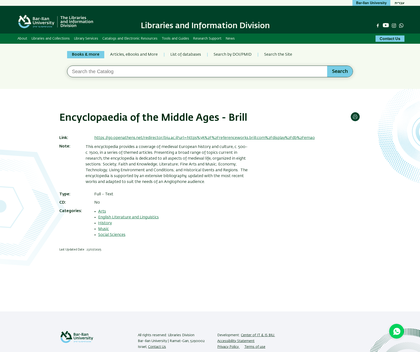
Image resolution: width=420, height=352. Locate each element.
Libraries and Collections (50, 38)
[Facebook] (378, 25)
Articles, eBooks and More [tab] (134, 55)
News (230, 38)
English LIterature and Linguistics (128, 217)
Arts (102, 212)
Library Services (86, 38)
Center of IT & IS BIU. (258, 335)
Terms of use (254, 347)
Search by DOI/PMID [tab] (233, 55)
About (22, 38)
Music (103, 229)
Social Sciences (111, 235)
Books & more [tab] (85, 55)
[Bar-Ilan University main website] (77, 342)
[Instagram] (394, 25)
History (105, 223)
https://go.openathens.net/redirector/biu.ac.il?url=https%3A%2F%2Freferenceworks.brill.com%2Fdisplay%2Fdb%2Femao (204, 138)
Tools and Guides (175, 38)
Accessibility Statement (235, 341)
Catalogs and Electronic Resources (130, 38)
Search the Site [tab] (278, 55)
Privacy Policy (228, 347)
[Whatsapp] (401, 25)
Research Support (207, 38)
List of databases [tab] (185, 55)
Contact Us (390, 38)
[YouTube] (386, 25)
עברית (399, 2)
